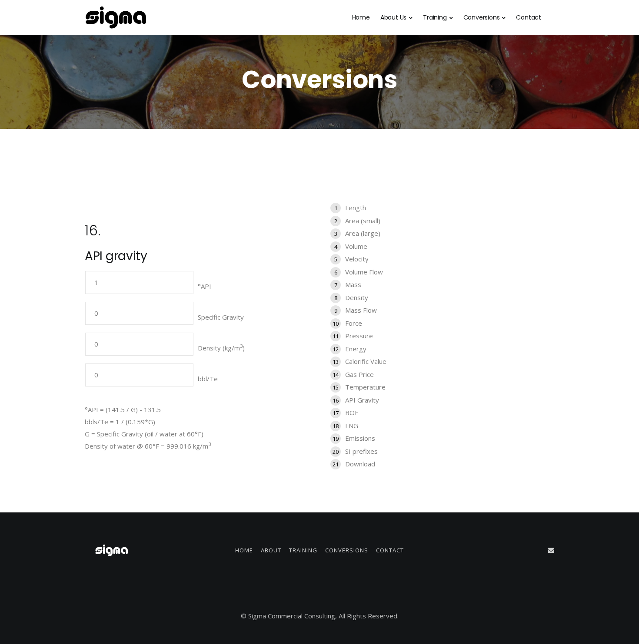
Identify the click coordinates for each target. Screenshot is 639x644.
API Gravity (362, 400)
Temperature (365, 387)
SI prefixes (361, 451)
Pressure (359, 335)
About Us (393, 17)
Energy (355, 348)
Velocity (357, 258)
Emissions (360, 438)
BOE (352, 412)
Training (434, 17)
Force (353, 323)
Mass (353, 284)
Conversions (481, 17)
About (271, 550)
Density (356, 297)
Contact (528, 17)
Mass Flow (361, 310)
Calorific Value (365, 361)
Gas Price (359, 374)
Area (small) (362, 220)
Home (361, 17)
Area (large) (362, 233)
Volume (356, 246)
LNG (351, 425)
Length (355, 207)
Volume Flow (364, 272)
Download (360, 463)
